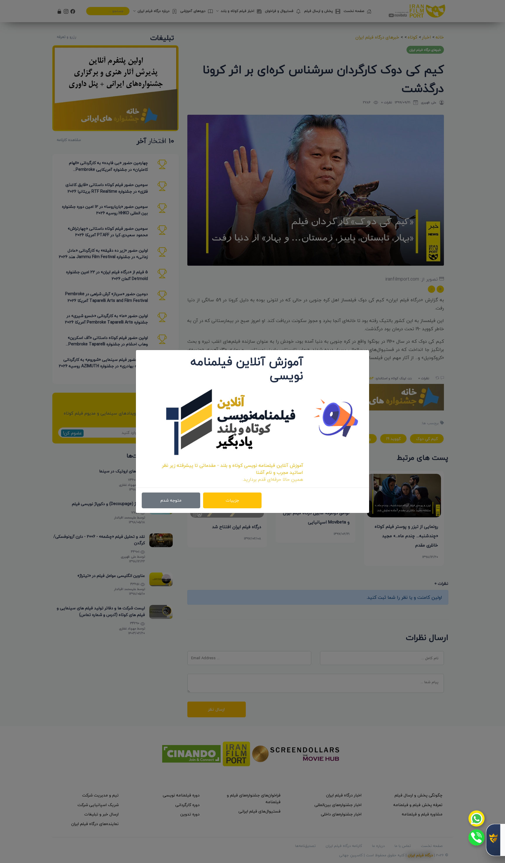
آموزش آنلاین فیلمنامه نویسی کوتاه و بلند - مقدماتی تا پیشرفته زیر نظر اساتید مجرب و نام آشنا (232, 468)
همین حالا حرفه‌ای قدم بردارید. (273, 479)
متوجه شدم (170, 500)
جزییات (232, 500)
